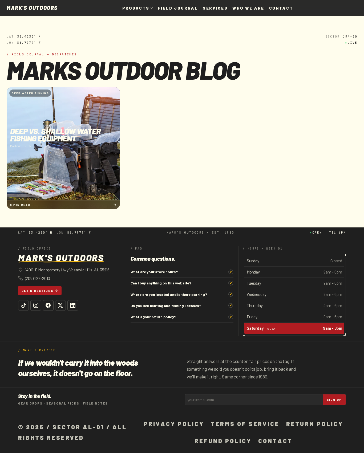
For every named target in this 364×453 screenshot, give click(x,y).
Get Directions (38, 290)
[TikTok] (23, 305)
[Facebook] (48, 305)
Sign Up (334, 399)
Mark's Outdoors (32, 8)
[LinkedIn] (72, 305)
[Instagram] (35, 305)
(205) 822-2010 (37, 278)
